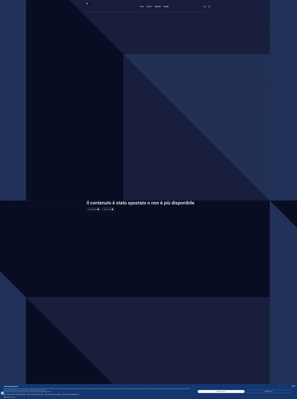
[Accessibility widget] (2, 393)
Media (166, 7)
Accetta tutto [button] (221, 391)
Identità (158, 7)
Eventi (149, 7)
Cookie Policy (48, 391)
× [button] (295, 385)
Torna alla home (92, 209)
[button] (97, 397)
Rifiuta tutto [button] (269, 391)
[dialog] (148, 391)
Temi (142, 7)
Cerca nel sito (107, 209)
